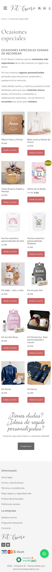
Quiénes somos (9, 517)
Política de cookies (10, 504)
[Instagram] (3, 545)
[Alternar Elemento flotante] (44, 553)
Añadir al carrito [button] (10, 150)
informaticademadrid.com (26, 569)
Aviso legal (6, 477)
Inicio (4, 19)
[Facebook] (8, 545)
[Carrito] (44, 8)
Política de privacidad (12, 498)
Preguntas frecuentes (12, 522)
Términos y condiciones (13, 488)
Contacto (6, 528)
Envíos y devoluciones (12, 482)
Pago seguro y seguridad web (16, 493)
